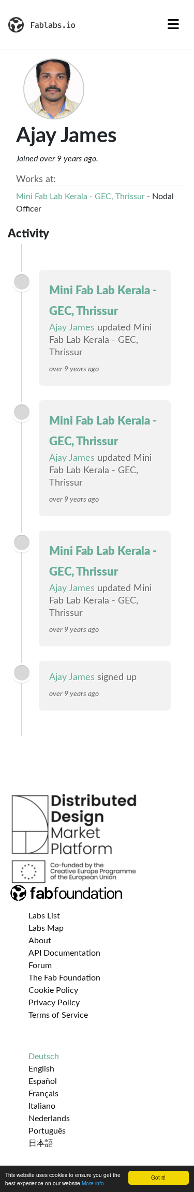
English (41, 1069)
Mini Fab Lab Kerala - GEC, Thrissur (80, 196)
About (39, 941)
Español (42, 1081)
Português (47, 1131)
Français (43, 1094)
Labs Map (46, 928)
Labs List (44, 916)
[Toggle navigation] (173, 25)
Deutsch (43, 1056)
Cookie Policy (53, 990)
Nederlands (49, 1118)
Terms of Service (58, 1015)
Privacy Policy (54, 1003)
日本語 (40, 1143)
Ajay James (72, 328)
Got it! (158, 1177)
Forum (40, 965)
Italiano (41, 1106)
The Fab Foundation (64, 978)
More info (93, 1183)
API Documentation (64, 953)
